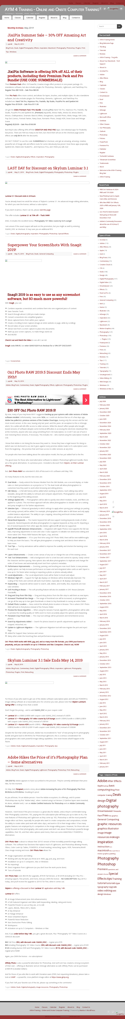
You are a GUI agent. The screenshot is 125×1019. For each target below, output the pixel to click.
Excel (101, 99)
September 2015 (105, 632)
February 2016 (105, 621)
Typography (104, 371)
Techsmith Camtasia (107, 156)
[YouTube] (121, 9)
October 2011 (104, 735)
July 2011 (103, 745)
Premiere (103, 346)
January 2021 (104, 451)
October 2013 (104, 664)
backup (106, 786)
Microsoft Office (105, 117)
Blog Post (114, 789)
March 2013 (104, 685)
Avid (101, 254)
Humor (102, 307)
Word (102, 167)
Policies (102, 138)
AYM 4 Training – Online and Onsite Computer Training (49, 1010)
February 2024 (105, 430)
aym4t (10, 44)
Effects (36, 48)
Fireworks (117, 811)
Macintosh (52, 48)
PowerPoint (104, 142)
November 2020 (105, 458)
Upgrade (113, 887)
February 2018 (105, 543)
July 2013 (103, 674)
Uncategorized (105, 375)
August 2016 (104, 607)
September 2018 (105, 529)
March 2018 (104, 540)
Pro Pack (13, 95)
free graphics (113, 816)
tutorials (110, 883)
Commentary (24, 385)
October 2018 (104, 525)
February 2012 (105, 721)
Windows (13, 52)
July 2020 (103, 462)
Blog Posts (10, 48)
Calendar (87, 3)
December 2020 (105, 455)
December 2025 (105, 412)
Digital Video (104, 282)
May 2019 (103, 501)
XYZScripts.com (75, 1016)
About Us (104, 3)
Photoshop (71, 48)
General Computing (46, 254)
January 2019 (104, 515)
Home (71, 3)
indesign (115, 837)
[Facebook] (100, 9)
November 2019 (105, 483)
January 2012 (104, 724)
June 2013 (103, 678)
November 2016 (105, 596)
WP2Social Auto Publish (52, 1016)
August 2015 (104, 635)
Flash (100, 815)
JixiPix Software (21, 71)
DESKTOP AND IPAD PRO (45, 130)
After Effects (104, 78)
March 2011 (104, 760)
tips (56, 746)
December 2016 (105, 593)
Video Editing (104, 378)
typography (103, 886)
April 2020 (103, 469)
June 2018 (103, 533)
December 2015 (105, 628)
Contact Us (120, 3)
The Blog (103, 47)
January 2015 (104, 650)
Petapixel (19, 789)
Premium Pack (15, 84)
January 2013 (104, 692)
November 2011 (105, 731)
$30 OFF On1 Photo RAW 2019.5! (32, 410)
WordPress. (91, 1010)
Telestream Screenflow (107, 160)
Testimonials (104, 163)
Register (96, 3)
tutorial (102, 883)
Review (106, 874)
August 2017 (104, 565)
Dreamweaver (104, 96)
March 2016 (104, 618)
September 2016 (105, 604)
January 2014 (104, 657)
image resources (42, 987)
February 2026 (105, 405)
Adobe (8, 385)
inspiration (43, 48)
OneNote (103, 121)
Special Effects (63, 234)
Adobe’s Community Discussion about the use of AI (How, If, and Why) (111, 224)
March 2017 (104, 582)
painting (112, 854)
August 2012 (104, 699)
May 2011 (103, 752)
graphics (102, 828)
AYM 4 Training (105, 177)
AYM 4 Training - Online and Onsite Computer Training (52, 9)
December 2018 (105, 518)
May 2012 (103, 710)
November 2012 (105, 696)
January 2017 (104, 589)
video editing (105, 890)
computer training (105, 795)
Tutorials (103, 50)
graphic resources (110, 824)
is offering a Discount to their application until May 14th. (35, 888)
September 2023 (105, 433)
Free (101, 297)
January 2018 (104, 547)
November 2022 (105, 440)
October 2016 (104, 600)
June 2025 (103, 419)
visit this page (45, 210)
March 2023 (104, 437)
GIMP (13, 977)
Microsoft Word (115, 851)
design (102, 800)
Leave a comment (79, 56)
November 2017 (105, 554)
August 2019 (104, 494)
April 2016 (103, 614)
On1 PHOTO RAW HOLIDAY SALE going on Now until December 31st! (109, 215)
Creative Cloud (105, 265)
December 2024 (105, 423)
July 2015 (103, 639)
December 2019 (105, 479)
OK (118, 26)
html (101, 304)
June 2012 (103, 706)
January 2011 (104, 767)
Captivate (103, 85)
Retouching (29, 672)
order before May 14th (23, 934)
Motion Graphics (105, 328)
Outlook (102, 131)
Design (102, 275)
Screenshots (15, 361)
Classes (78, 3)
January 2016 (104, 625)
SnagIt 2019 (17, 294)
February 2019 (105, 511)
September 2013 (105, 667)
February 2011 (105, 763)
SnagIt (11, 303)
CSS (101, 268)
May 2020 (103, 465)
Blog (112, 3)
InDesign (103, 110)
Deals (16, 48)
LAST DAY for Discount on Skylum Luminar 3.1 (48, 168)
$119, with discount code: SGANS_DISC (71, 948)
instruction (103, 846)
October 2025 (104, 416)
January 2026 (104, 408)
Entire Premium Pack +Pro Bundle (27, 110)
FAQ (101, 103)
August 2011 (104, 742)
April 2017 (103, 579)
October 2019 (104, 486)
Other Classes (104, 124)
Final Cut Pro (104, 293)
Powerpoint (104, 343)
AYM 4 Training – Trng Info (109, 57)
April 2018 (103, 536)
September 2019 (105, 490)
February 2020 (105, 476)
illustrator (113, 828)
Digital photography (23, 157)
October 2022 (104, 444)
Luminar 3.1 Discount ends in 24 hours (20, 196)
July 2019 (103, 497)
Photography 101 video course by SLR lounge (60, 724)
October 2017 (104, 557)
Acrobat (102, 240)
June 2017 (103, 572)
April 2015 (103, 646)
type (118, 883)
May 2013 (103, 682)
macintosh (103, 850)
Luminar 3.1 (12, 715)
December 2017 (105, 550)
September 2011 (105, 738)
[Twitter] (105, 9)
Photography (61, 48)
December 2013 (105, 660)
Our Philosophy (105, 128)
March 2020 (104, 472)
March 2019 (104, 508)
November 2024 (105, 426)
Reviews (102, 54)
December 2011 (105, 728)
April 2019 (103, 504)
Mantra (82, 1010)
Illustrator (103, 106)
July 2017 (103, 568)
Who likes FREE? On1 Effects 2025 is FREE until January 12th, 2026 (110, 205)
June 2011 (103, 749)
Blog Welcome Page (107, 43)
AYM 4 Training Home (107, 40)
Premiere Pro (104, 145)
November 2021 (105, 447)
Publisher (103, 149)
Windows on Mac (105, 389)
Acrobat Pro (104, 71)
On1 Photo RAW (15, 471)
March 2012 (104, 717)
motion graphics (103, 854)
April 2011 (103, 756)
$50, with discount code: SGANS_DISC (32, 942)
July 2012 (103, 703)
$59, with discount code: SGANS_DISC (56, 945)
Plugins (78, 48)
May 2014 (103, 653)
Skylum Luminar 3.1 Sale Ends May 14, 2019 (45, 660)
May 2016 (103, 611)
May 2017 (103, 575)
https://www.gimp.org (60, 977)
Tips (7, 52)
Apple (102, 250)
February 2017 (105, 586)
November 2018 (105, 522)
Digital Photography (26, 48)
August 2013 (104, 671)
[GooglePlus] (113, 9)
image (101, 832)
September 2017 (105, 561)
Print (83, 48)
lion (111, 847)
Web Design (104, 382)
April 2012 (103, 713)
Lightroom (59, 385)
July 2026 (103, 401)
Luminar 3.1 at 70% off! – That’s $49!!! (35, 215)
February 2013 (105, 689)
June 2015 (103, 643)
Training (102, 364)
